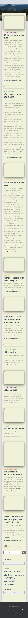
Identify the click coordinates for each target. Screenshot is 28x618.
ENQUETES (6, 426)
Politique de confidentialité (12, 610)
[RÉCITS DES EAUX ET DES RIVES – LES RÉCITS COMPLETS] (14, 304)
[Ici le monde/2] (14, 345)
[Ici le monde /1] (14, 377)
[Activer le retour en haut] (25, 615)
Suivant (20, 546)
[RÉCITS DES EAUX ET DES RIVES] (14, 87)
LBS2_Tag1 (22, 575)
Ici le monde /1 (10, 390)
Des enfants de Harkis (14, 429)
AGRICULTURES (11, 571)
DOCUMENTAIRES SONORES (10, 32)
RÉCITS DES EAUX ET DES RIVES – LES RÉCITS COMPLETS (14, 319)
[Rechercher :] (13, 553)
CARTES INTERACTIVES (9, 91)
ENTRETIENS (6, 275)
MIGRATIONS (9, 578)
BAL (19, 571)
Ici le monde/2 (10, 352)
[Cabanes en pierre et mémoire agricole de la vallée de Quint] (14, 503)
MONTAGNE (9, 581)
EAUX (11, 575)
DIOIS (7, 575)
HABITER (16, 575)
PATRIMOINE (9, 584)
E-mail (22, 609)
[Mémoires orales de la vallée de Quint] (14, 264)
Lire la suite (16, 335)
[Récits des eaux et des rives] (14, 22)
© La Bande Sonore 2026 (14, 614)
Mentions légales (14, 606)
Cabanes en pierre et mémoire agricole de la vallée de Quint (13, 519)
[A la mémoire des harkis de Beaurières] (14, 454)
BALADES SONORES (8, 514)
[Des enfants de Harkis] (14, 415)
